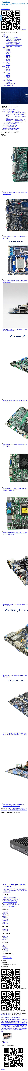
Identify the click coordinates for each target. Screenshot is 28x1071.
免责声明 (3, 1017)
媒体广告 (8, 60)
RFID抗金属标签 (10, 1021)
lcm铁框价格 (20, 1028)
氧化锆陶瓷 (3, 1025)
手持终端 (20, 1026)
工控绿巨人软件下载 (9, 1029)
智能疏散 (12, 1019)
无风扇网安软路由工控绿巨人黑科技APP (15, 120)
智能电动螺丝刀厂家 (13, 1022)
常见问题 (8, 70)
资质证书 (8, 76)
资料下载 (8, 69)
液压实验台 (20, 1025)
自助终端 (8, 57)
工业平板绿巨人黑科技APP (12, 40)
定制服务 (8, 67)
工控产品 (5, 36)
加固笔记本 (10, 1028)
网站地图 (17, 1017)
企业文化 (8, 75)
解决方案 (5, 47)
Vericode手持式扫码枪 (16, 1024)
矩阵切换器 (18, 1029)
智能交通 (8, 55)
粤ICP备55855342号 (5, 1014)
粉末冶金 (8, 1025)
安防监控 (8, 50)
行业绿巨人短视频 (10, 83)
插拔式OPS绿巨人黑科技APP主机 (14, 45)
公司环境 (8, 78)
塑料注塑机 (15, 1026)
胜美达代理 (24, 1024)
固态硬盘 (6, 1022)
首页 (4, 35)
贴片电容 (15, 1028)
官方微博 (3, 9)
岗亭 (15, 1029)
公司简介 (5, 72)
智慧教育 (8, 49)
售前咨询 (5, 1040)
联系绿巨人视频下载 (8, 85)
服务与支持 (6, 66)
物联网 (7, 53)
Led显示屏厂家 (21, 1021)
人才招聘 (8, 79)
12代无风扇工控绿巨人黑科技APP (14, 122)
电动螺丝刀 (4, 1028)
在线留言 (23, 29)
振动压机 (16, 1021)
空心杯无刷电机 (7, 1024)
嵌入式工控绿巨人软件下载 (12, 43)
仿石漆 (8, 1019)
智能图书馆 (8, 52)
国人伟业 (18, 1014)
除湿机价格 (5, 1026)
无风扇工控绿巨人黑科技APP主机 (14, 39)
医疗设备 (8, 59)
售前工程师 (6, 1042)
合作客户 (8, 65)
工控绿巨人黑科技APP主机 (12, 37)
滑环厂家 (12, 1025)
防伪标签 (10, 1026)
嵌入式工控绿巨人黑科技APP (13, 46)
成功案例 (5, 62)
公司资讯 (8, 82)
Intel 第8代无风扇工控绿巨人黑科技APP (15, 119)
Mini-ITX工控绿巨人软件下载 (13, 42)
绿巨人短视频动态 (7, 80)
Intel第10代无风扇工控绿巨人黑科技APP (15, 112)
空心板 (16, 1025)
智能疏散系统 (17, 1019)
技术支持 (5, 1041)
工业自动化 (8, 56)
